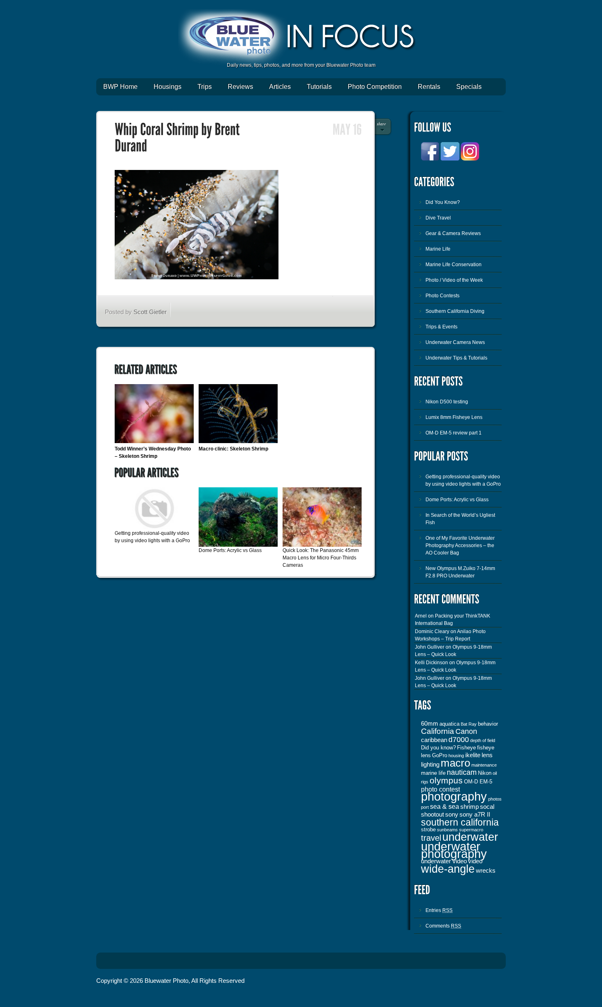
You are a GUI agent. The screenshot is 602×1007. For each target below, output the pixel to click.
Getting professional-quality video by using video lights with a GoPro (463, 480)
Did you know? (438, 748)
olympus (446, 780)
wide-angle (448, 869)
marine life (433, 773)
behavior (488, 724)
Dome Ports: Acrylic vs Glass (230, 550)
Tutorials (319, 86)
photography (454, 796)
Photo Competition (375, 86)
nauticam (462, 772)
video (475, 861)
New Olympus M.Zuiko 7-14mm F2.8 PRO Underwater (460, 572)
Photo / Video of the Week (454, 280)
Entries (439, 910)
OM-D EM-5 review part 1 (453, 433)
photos (495, 799)
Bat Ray (469, 724)
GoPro (439, 755)
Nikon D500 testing (446, 402)
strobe (428, 829)
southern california (460, 822)
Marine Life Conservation (453, 264)
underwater (470, 837)
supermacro (471, 829)
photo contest (440, 789)
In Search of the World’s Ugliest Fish (460, 518)
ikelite (472, 755)
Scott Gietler (150, 311)
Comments (443, 926)
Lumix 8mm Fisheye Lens (453, 417)
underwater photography (454, 850)
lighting (430, 764)
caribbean (434, 740)
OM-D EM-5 (478, 781)
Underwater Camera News (455, 342)
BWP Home (120, 86)
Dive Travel (438, 218)
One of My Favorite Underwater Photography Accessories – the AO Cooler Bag (460, 545)
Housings (167, 86)
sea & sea (444, 806)
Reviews (240, 86)
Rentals (429, 86)
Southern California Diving (454, 311)
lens (487, 755)
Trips (204, 86)
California (437, 731)
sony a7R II (474, 814)
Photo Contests (442, 296)
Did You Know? (442, 202)
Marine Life (437, 249)
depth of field (482, 740)
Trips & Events (441, 327)
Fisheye (466, 748)
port (425, 807)
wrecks (486, 870)
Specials (469, 86)
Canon (466, 731)
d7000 (458, 739)
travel (431, 837)
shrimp (469, 806)
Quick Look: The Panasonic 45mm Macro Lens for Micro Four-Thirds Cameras (321, 558)
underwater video (444, 861)
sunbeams (447, 829)
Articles (280, 86)
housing (456, 755)
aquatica (449, 724)
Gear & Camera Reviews (453, 233)
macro (455, 763)
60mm (429, 723)
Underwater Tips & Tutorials (456, 358)
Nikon (484, 773)
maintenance (484, 765)
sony (451, 814)
